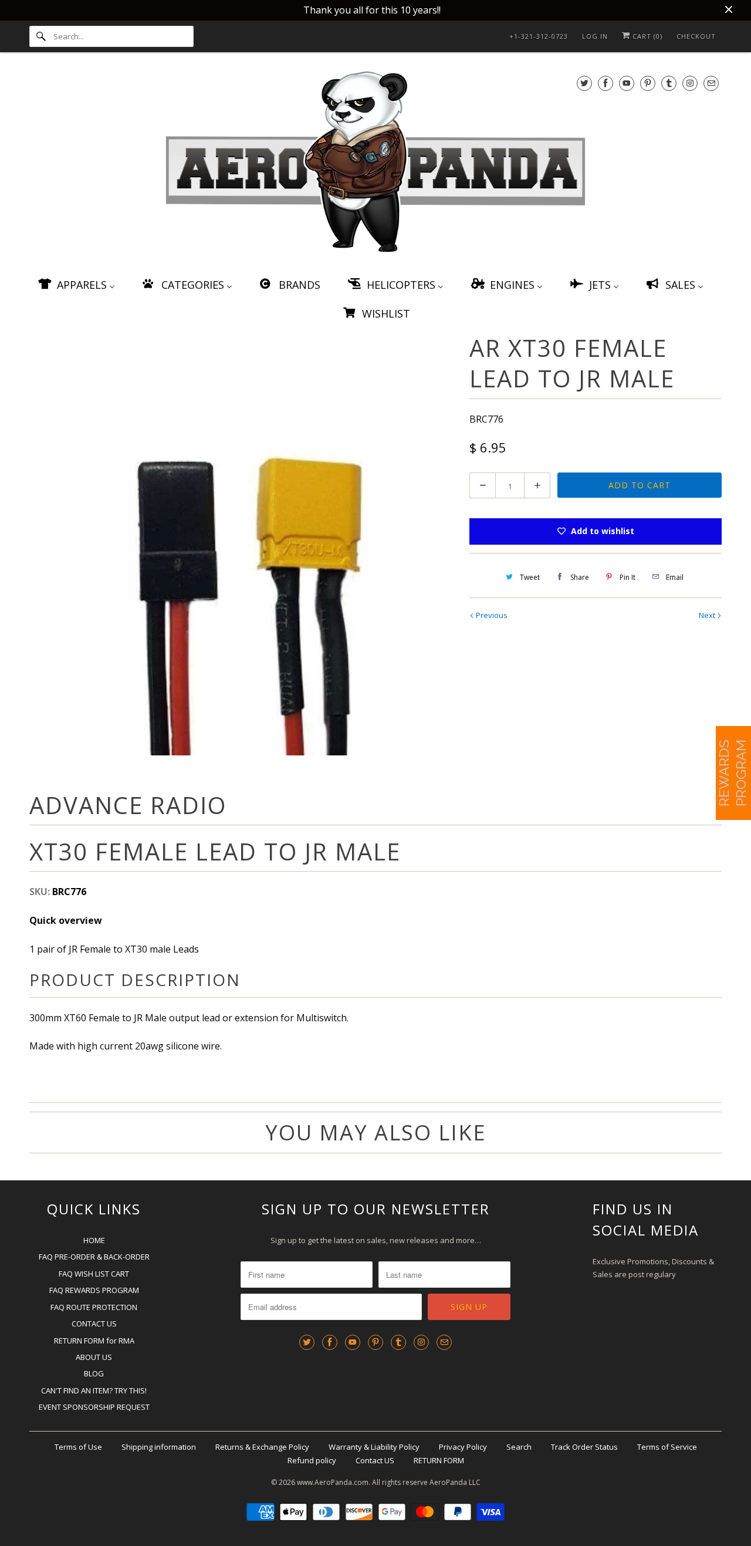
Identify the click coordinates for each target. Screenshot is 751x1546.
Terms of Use (78, 1447)
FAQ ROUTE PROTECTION (93, 1307)
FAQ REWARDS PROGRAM (94, 1290)
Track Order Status (584, 1447)
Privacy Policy (463, 1447)
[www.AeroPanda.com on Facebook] (605, 83)
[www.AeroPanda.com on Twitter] (584, 83)
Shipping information (158, 1447)
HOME (94, 1240)
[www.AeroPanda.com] (375, 164)
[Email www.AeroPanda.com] (711, 83)
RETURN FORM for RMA (94, 1340)
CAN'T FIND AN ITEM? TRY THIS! (94, 1390)
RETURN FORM (439, 1460)
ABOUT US (94, 1357)
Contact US (375, 1460)
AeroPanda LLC (455, 1482)
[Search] (41, 36)
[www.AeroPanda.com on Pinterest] (647, 83)
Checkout (696, 36)
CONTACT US (94, 1323)
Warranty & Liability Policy (374, 1447)
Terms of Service (667, 1447)
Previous (491, 615)
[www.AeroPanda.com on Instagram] (690, 83)
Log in (595, 36)
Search (519, 1447)
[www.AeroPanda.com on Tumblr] (668, 83)
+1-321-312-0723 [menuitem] (538, 36)
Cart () (646, 36)
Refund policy (311, 1460)
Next (708, 615)
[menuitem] (75, 284)
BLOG (94, 1373)
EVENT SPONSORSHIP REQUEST (94, 1407)
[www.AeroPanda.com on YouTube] (626, 83)
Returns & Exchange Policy (262, 1447)
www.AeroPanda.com (332, 1482)
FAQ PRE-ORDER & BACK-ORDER (94, 1256)
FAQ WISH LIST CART (94, 1273)
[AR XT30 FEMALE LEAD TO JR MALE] (243, 544)
